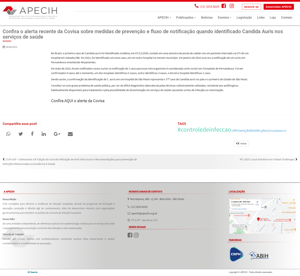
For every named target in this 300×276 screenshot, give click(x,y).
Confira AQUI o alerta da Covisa (78, 100)
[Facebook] (224, 6)
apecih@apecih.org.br (144, 213)
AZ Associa (33, 272)
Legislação (244, 17)
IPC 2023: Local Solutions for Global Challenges (267, 159)
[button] (251, 7)
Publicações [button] (185, 17)
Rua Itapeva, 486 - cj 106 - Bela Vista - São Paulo (157, 199)
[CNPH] (236, 254)
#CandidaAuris (277, 130)
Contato (286, 17)
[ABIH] (258, 256)
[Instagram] (232, 6)
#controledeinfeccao (204, 129)
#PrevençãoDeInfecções (250, 130)
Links (261, 17)
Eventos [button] (224, 17)
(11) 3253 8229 (139, 206)
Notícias (207, 17)
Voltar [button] (243, 143)
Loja (273, 17)
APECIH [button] (163, 17)
